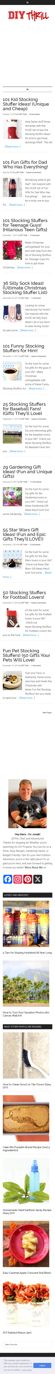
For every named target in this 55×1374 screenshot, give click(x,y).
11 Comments (35, 482)
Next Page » (47, 713)
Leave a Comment (33, 172)
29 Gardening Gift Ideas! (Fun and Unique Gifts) (27, 471)
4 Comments (34, 114)
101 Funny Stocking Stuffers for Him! (23, 348)
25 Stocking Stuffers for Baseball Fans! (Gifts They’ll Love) (24, 408)
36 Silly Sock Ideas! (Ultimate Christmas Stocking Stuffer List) (25, 287)
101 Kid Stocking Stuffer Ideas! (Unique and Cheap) (26, 104)
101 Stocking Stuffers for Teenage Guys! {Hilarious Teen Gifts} (25, 225)
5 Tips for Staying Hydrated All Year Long (27, 952)
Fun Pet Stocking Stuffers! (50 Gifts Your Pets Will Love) (26, 655)
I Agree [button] (42, 1365)
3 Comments (35, 545)
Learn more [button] (27, 1370)
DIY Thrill (27, 16)
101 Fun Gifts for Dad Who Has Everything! (25, 164)
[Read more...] (12, 146)
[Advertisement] (27, 54)
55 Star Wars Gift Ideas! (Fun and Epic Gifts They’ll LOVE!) (24, 534)
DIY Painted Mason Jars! (17, 1332)
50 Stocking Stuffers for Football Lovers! (24, 595)
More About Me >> (35, 867)
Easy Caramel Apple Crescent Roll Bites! (27, 1272)
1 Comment (35, 235)
